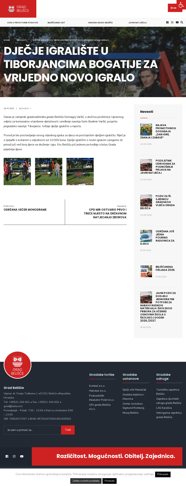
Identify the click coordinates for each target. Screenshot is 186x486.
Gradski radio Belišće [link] (100, 22)
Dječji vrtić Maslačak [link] (134, 389)
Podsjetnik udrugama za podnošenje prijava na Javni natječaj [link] (157, 167)
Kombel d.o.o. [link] (97, 386)
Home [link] (7, 40)
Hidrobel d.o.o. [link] (97, 391)
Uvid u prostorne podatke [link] (22, 22)
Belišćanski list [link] (56, 22)
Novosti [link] (22, 40)
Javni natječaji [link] (137, 22)
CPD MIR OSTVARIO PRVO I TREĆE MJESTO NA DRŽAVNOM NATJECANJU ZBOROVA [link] (105, 212)
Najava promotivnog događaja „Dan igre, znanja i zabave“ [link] (158, 131)
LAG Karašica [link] (164, 408)
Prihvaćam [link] (162, 474)
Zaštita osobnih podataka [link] (85, 481)
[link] (181, 4)
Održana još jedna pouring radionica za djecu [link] (157, 237)
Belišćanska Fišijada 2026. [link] (165, 268)
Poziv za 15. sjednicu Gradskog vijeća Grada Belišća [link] (157, 202)
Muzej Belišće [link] (131, 413)
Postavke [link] (109, 481)
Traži (68, 430)
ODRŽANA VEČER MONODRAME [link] (25, 208)
